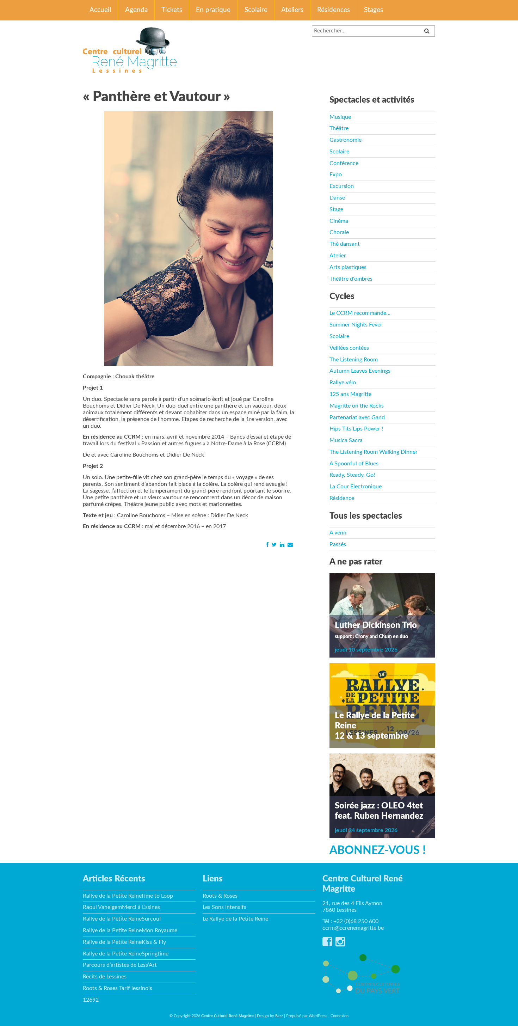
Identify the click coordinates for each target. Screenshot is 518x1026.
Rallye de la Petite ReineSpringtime (125, 954)
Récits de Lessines (105, 976)
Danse (337, 198)
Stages (373, 10)
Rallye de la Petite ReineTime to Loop (128, 896)
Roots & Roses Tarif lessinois (117, 988)
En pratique (213, 10)
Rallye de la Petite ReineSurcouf (122, 919)
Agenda (136, 10)
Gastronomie (345, 140)
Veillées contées (349, 348)
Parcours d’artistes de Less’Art (120, 965)
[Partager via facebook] (267, 545)
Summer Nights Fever (355, 325)
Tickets (171, 10)
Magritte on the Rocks (356, 406)
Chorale (339, 232)
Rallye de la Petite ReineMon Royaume (130, 930)
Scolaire (256, 10)
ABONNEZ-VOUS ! (377, 850)
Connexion (340, 1016)
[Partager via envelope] (290, 545)
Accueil (100, 10)
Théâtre (339, 128)
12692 (91, 1000)
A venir (338, 533)
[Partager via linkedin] (282, 545)
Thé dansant (344, 244)
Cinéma (338, 221)
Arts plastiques (347, 267)
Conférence (343, 163)
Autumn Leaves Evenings (359, 371)
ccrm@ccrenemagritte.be (353, 928)
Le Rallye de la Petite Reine (235, 919)
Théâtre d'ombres (350, 279)
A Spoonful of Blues (353, 463)
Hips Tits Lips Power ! (356, 429)
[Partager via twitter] (274, 545)
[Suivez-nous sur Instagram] (340, 944)
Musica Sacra (346, 440)
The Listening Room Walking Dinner (373, 452)
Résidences (333, 10)
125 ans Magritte (350, 394)
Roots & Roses (220, 896)
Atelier (337, 255)
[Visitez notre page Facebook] (327, 944)
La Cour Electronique (355, 486)
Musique (340, 117)
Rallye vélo (342, 382)
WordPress (318, 1016)
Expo (335, 174)
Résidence (341, 498)
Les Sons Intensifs (224, 907)
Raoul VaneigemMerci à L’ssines (121, 907)
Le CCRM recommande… (359, 313)
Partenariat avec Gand (357, 417)
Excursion (341, 186)
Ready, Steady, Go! (352, 475)
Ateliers (292, 10)
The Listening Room (353, 359)
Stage (336, 209)
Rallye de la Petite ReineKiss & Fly (124, 942)
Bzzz (279, 1016)
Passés (337, 544)
